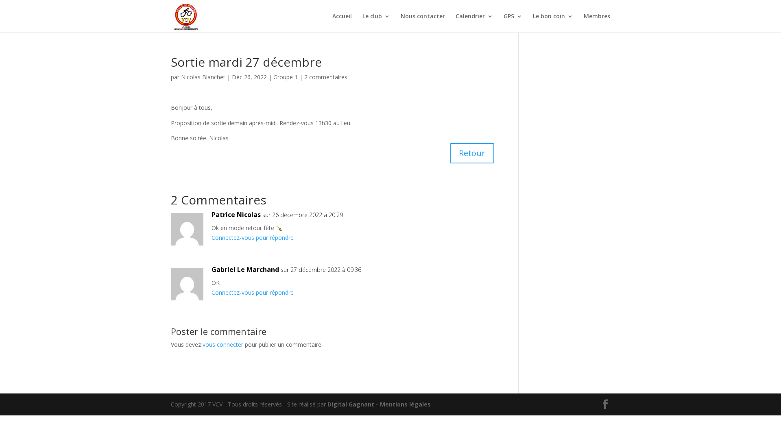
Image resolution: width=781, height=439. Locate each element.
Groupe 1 (285, 77)
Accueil (342, 16)
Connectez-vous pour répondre (253, 237)
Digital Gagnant (350, 404)
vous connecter (223, 344)
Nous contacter (423, 16)
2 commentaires (325, 77)
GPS (509, 16)
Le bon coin (549, 16)
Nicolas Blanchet (203, 77)
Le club (372, 16)
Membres (597, 16)
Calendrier (470, 16)
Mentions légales (405, 404)
